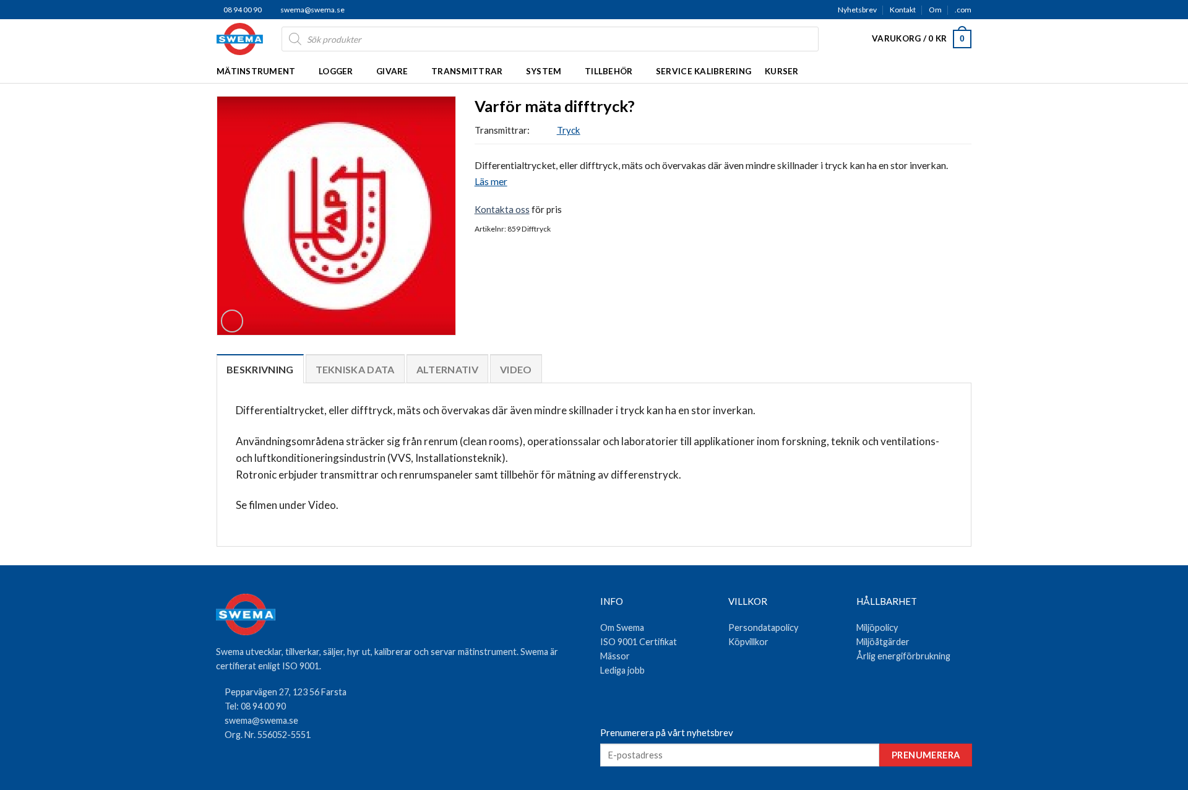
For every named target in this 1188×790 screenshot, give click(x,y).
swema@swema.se (312, 9)
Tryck (568, 130)
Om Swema (622, 627)
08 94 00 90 (242, 9)
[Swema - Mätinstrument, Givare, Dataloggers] (240, 39)
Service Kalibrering (703, 71)
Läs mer (491, 181)
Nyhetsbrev (857, 9)
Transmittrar (466, 71)
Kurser (782, 71)
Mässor (615, 656)
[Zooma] (232, 321)
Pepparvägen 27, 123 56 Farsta (285, 692)
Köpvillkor (748, 641)
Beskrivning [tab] (260, 369)
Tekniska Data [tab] (355, 369)
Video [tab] (516, 369)
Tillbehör (608, 71)
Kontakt (903, 9)
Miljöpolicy (877, 627)
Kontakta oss (502, 209)
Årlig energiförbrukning (903, 656)
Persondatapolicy (763, 627)
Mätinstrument (256, 71)
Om (935, 9)
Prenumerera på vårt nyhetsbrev (666, 732)
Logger (336, 71)
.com (963, 9)
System (544, 71)
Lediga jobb (622, 670)
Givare (392, 71)
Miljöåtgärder (883, 641)
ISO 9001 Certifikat (638, 641)
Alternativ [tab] (447, 369)
